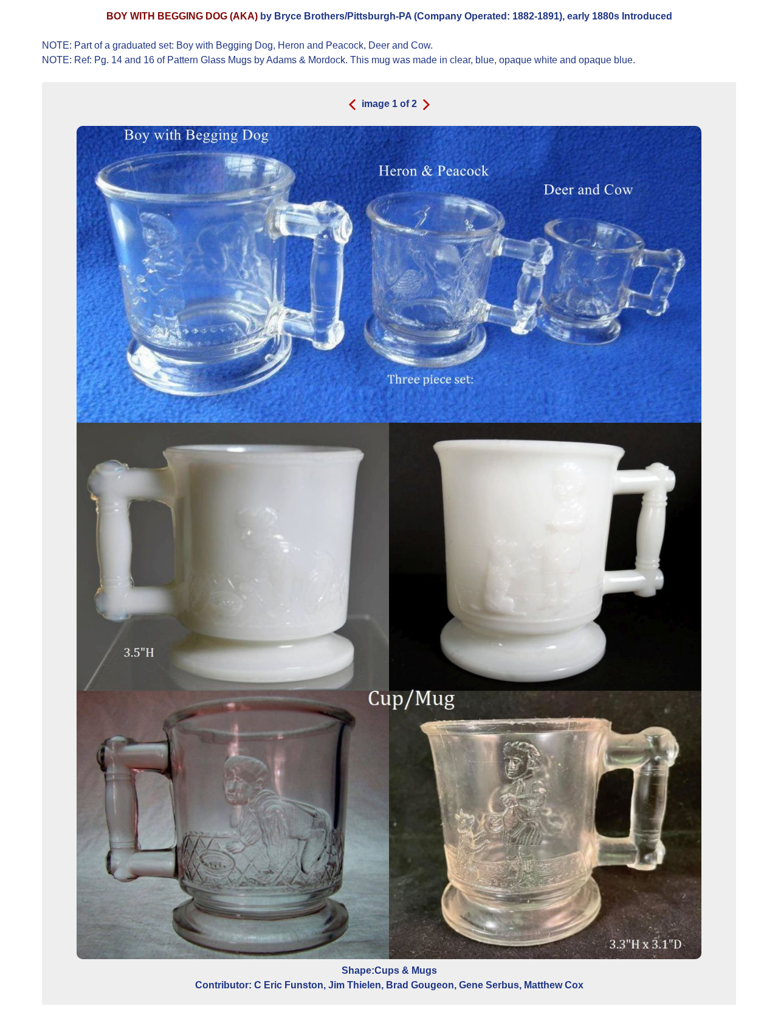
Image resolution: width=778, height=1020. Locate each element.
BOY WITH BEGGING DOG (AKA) (182, 16)
